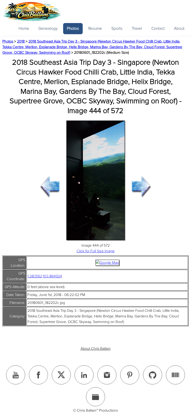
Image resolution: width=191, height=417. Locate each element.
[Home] (32, 11)
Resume (95, 28)
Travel (137, 28)
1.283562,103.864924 (44, 276)
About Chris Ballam (96, 348)
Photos (73, 28)
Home (24, 28)
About (179, 28)
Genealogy (48, 28)
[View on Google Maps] (107, 262)
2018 (21, 41)
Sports (117, 28)
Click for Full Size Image (96, 251)
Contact (158, 28)
